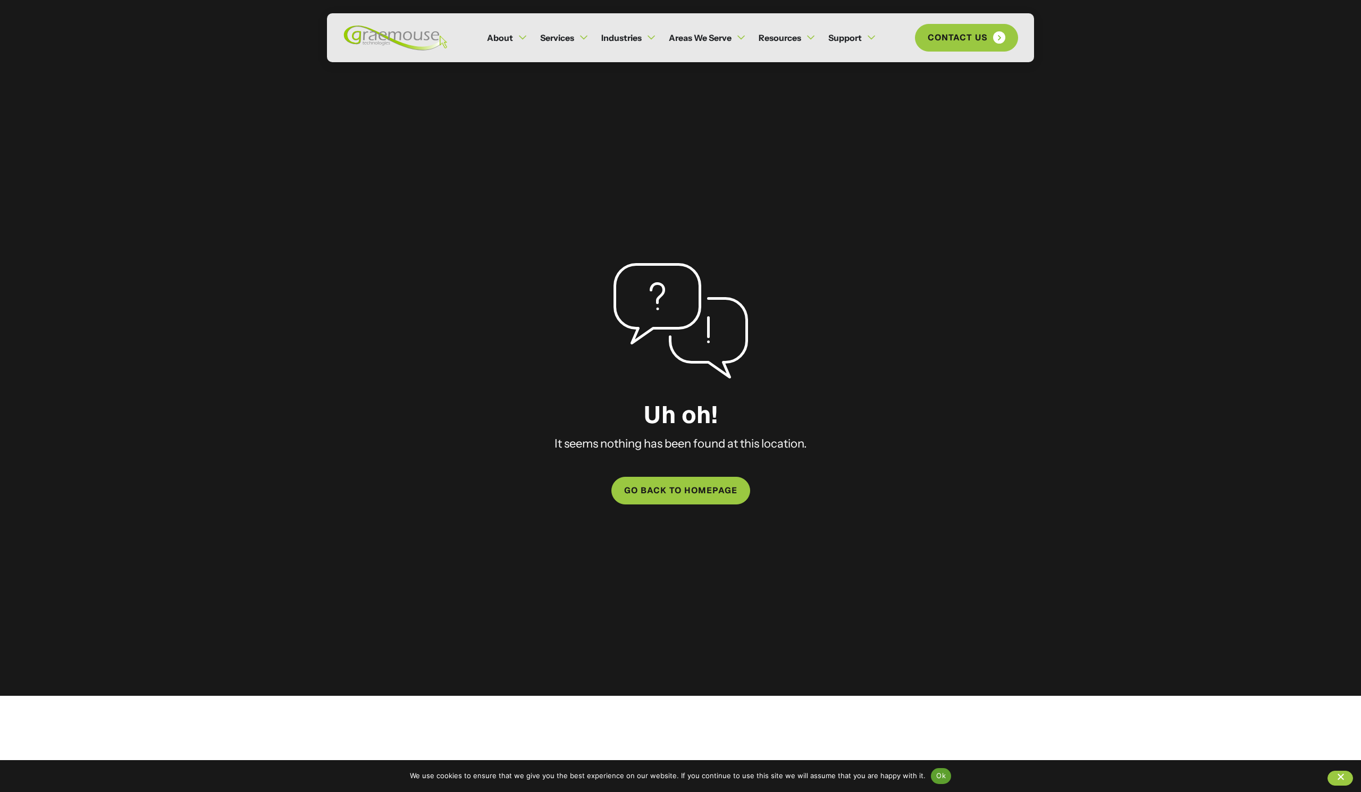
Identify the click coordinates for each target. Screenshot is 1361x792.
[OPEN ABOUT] (522, 37)
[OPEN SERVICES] (583, 37)
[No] (1340, 778)
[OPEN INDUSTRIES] (651, 37)
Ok (941, 775)
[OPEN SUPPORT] (871, 37)
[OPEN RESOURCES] (810, 37)
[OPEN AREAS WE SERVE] (741, 37)
